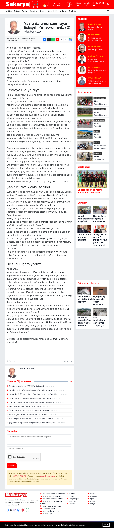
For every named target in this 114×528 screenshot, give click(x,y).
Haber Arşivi (48, 513)
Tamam (106, 524)
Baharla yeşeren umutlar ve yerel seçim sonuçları (32, 418)
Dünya (17, 11)
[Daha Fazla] (57, 40)
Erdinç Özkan (94, 47)
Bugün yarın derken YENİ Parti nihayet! (27, 386)
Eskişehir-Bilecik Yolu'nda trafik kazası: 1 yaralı (100, 136)
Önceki (11, 361)
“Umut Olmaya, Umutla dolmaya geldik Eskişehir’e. (32, 402)
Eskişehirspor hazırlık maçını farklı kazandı (100, 103)
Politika (72, 11)
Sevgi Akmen (94, 67)
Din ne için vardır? (96, 50)
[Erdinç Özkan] (81, 48)
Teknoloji (72, 501)
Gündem (34, 11)
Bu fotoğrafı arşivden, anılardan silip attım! (28, 414)
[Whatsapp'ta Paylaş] (53, 40)
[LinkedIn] (19, 510)
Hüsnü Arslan (33, 32)
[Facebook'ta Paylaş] (44, 40)
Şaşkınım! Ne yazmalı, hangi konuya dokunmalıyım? (32, 423)
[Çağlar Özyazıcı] (81, 59)
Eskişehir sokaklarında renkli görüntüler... (99, 125)
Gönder (11, 466)
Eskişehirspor (99, 98)
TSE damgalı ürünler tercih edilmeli (97, 82)
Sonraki (66, 361)
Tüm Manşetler (49, 509)
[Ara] (108, 4)
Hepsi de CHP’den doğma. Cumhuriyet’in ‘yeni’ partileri (34, 394)
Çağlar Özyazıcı (96, 56)
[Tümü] (106, 19)
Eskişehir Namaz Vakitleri (53, 499)
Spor (92, 499)
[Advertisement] (92, 264)
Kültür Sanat (99, 120)
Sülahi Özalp (94, 78)
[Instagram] (15, 510)
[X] (11, 510)
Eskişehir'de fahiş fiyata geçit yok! (99, 158)
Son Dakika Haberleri (51, 511)
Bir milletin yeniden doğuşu (97, 71)
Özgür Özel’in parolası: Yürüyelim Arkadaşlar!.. (30, 410)
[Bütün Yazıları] (71, 381)
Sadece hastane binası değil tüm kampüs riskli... (95, 39)
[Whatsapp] (27, 510)
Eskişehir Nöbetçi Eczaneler (54, 494)
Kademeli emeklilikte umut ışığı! (96, 61)
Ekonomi (97, 153)
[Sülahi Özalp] (81, 81)
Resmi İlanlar (61, 11)
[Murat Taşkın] (81, 37)
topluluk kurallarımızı (48, 476)
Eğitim (25, 11)
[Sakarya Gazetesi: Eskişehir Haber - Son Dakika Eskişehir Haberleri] (17, 4)
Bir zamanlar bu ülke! (95, 28)
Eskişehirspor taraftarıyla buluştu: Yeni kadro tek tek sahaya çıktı (100, 114)
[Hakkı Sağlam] (81, 27)
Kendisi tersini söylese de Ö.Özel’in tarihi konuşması (32, 390)
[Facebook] (7, 510)
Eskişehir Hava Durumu (52, 496)
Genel (51, 11)
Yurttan (8, 11)
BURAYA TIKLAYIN (19, 476)
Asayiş (43, 11)
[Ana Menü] (108, 11)
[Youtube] (23, 510)
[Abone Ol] (70, 39)
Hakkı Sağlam (94, 24)
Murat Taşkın (94, 35)
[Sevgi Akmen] (81, 70)
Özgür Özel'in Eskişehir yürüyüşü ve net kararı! (30, 398)
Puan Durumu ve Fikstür (52, 506)
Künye (92, 504)
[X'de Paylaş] (49, 40)
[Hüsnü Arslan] (14, 27)
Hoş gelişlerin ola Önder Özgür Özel (25, 406)
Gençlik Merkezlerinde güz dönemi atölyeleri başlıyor (100, 147)
